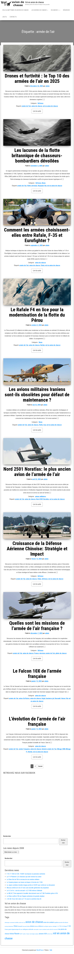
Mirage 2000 (61, 749)
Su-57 (21, 934)
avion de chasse (37, 106)
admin (47, 86)
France (36, 653)
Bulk (51, 950)
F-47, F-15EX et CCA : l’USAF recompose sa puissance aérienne (26, 874)
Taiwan (27, 934)
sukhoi (24, 934)
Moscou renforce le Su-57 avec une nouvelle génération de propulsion (28, 888)
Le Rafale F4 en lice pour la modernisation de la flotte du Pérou (37, 315)
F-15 (58, 926)
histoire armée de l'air (49, 749)
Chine (39, 579)
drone (32, 926)
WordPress (39, 950)
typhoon (37, 934)
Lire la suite (37, 111)
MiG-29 (51, 929)
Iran (44, 425)
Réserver (66, 10)
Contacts (13, 17)
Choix (42, 265)
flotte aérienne (32, 186)
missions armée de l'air (47, 653)
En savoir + (55, 10)
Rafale (42, 345)
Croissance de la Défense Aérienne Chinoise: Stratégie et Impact (37, 549)
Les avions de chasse (39, 10)
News (44, 183)
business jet (50, 698)
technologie (32, 934)
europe (54, 926)
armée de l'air (26, 106)
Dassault (57, 698)
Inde (21, 929)
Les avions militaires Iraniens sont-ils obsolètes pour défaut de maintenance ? (37, 395)
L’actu (4, 17)
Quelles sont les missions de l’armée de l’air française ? (37, 625)
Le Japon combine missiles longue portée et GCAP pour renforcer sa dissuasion (31, 885)
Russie (16, 933)
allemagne (7, 922)
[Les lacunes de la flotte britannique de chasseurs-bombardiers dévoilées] (37, 132)
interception (36, 929)
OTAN (58, 929)
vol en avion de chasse (50, 106)
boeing (6, 926)
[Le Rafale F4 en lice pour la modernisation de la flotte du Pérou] (37, 292)
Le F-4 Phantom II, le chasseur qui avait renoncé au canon (24, 877)
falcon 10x (64, 698)
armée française (24, 749)
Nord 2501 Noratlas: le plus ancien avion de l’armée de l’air (37, 471)
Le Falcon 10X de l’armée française (37, 673)
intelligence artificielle (28, 929)
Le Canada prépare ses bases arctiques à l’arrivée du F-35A (24, 882)
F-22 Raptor (64, 926)
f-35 (69, 926)
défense (45, 579)
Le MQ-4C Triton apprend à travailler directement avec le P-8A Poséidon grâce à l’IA (32, 893)
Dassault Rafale (26, 926)
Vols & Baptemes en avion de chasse (15, 10)
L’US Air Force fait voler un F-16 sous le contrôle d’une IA (24, 899)
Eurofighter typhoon (48, 926)
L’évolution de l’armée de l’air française (37, 721)
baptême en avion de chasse (61, 922)
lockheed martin (46, 929)
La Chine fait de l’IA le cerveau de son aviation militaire (23, 879)
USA (45, 934)
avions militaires (40, 496)
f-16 (60, 926)
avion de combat (48, 922)
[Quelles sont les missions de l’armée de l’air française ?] (37, 605)
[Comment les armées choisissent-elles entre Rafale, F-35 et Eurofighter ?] (37, 212)
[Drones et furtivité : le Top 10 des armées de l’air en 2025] (37, 58)
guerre (10, 929)
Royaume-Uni (42, 186)
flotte (41, 425)
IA (19, 929)
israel (40, 929)
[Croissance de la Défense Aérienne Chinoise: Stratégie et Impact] (37, 525)
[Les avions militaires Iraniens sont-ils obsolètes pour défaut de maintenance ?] (37, 371)
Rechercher (7, 836)
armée (16, 922)
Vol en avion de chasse (34, 2)
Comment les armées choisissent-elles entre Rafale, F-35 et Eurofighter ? (37, 235)
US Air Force (50, 934)
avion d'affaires (24, 698)
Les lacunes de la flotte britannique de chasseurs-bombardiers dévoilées (37, 155)
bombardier (10, 926)
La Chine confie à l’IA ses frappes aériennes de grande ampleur (26, 896)
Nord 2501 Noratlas (42, 499)
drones (36, 926)
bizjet (43, 698)
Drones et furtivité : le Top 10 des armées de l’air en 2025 (37, 78)
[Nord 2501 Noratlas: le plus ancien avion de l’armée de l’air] (37, 451)
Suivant (40, 766)
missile (55, 929)
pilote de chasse (61, 653)
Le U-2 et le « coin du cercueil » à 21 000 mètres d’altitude (24, 890)
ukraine (41, 934)
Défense (40, 103)
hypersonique (15, 929)
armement (12, 922)
